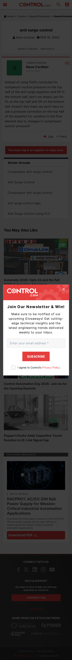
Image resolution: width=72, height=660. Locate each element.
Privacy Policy (51, 367)
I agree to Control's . (39, 367)
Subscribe (36, 356)
